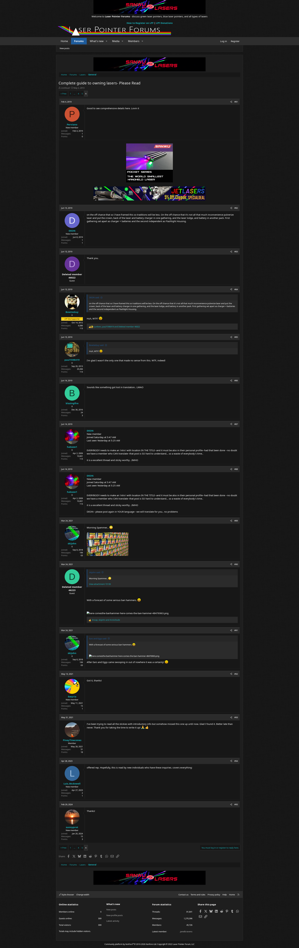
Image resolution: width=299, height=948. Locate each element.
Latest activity (112, 920)
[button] (106, 41)
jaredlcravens (186, 931)
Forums (79, 41)
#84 (236, 289)
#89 (236, 520)
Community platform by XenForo (130, 944)
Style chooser (67, 894)
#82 (236, 208)
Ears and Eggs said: (98, 638)
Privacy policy (214, 894)
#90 (236, 564)
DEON (90, 430)
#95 (236, 804)
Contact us (183, 894)
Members (133, 41)
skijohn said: (94, 572)
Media (115, 41)
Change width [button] (82, 894)
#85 (236, 337)
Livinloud (65, 87)
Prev (64, 93)
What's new (97, 41)
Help (224, 894)
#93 (236, 717)
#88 (236, 469)
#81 (236, 101)
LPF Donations (164, 22)
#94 (236, 761)
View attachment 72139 (100, 584)
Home (64, 41)
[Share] (231, 102)
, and (117, 326)
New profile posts (114, 915)
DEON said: (94, 297)
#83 (236, 251)
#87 (236, 424)
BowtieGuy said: (96, 345)
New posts (64, 48)
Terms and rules (198, 894)
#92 (236, 673)
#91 (236, 630)
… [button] (74, 93)
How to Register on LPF (140, 22)
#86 (236, 380)
